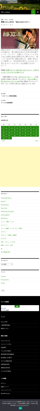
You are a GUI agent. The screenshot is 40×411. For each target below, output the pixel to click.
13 (31, 130)
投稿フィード (5, 386)
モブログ (3, 238)
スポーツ (3, 232)
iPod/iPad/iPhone (6, 198)
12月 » (37, 141)
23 (9, 135)
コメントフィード (6, 390)
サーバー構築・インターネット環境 (11, 228)
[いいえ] (38, 405)
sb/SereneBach (5, 215)
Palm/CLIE (4, 208)
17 (14, 132)
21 (36, 132)
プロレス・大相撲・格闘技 (9, 235)
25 (20, 135)
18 (20, 132)
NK (12, 24)
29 (3, 138)
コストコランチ (5, 340)
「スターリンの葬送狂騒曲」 (9, 95)
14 (36, 130)
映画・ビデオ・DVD (7, 245)
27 (31, 135)
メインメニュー (38, 12)
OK (20, 408)
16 (9, 132)
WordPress (4, 218)
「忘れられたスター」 (24, 77)
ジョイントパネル (6, 344)
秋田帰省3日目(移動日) (7, 354)
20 (31, 132)
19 (25, 132)
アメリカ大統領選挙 (7, 101)
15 (3, 132)
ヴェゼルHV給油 (6, 351)
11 (20, 130)
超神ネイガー (5, 328)
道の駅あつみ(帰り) (6, 357)
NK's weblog (5, 12)
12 (25, 130)
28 (36, 135)
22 (3, 135)
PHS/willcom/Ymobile (7, 211)
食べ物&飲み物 (5, 252)
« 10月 (3, 141)
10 (14, 130)
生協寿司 (3, 347)
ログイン (3, 383)
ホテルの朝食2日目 (6, 361)
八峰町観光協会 (5, 325)
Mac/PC (3, 201)
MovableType (5, 205)
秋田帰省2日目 (5, 364)
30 (9, 138)
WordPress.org (5, 393)
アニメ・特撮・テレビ (7, 221)
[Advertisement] (20, 167)
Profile (3, 283)
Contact (3, 276)
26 (25, 135)
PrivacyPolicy (5, 279)
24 (14, 135)
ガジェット (4, 225)
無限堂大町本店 (5, 367)
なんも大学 (4, 321)
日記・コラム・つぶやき (7, 19)
